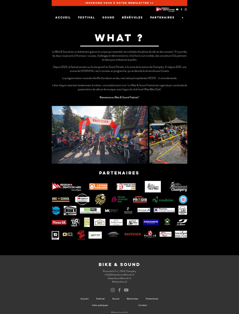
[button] (100, 305)
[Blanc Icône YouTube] (177, 9)
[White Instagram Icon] (185, 9)
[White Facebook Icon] (181, 9)
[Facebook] (119, 290)
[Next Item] (182, 138)
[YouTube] (126, 290)
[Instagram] (112, 290)
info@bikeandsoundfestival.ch (119, 274)
